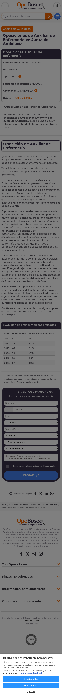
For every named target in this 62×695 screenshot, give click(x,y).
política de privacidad (31, 673)
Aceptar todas (31, 679)
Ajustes (31, 691)
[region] (31, 674)
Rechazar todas (31, 685)
